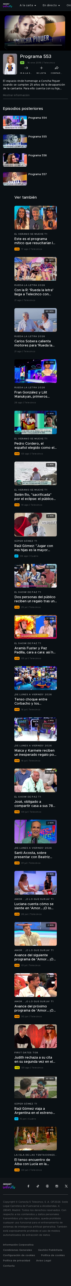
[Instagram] (57, 1186)
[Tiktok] (38, 1186)
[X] (66, 1186)
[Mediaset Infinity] (7, 5)
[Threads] (47, 1186)
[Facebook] (28, 1186)
